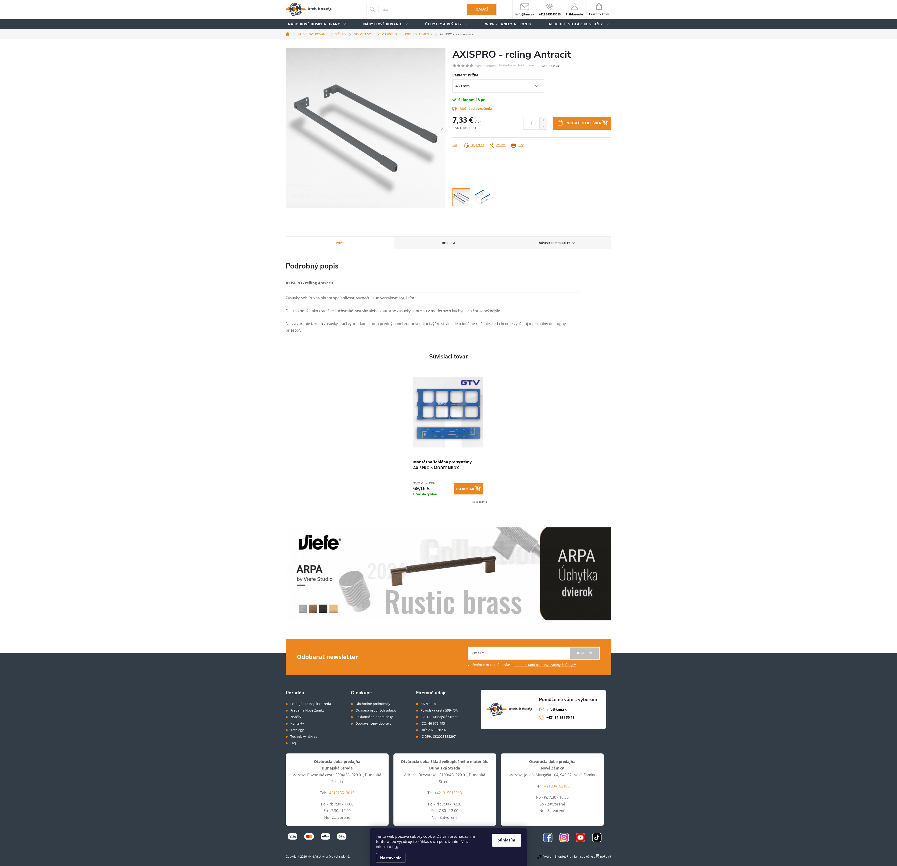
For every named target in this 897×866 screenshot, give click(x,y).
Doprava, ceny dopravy (373, 723)
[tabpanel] (448, 437)
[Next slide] (441, 128)
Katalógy (297, 730)
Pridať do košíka (583, 123)
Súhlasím (506, 840)
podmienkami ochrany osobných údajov (544, 664)
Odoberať (585, 653)
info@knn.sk (556, 709)
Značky (295, 717)
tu (396, 846)
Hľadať (481, 9)
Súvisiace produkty (554, 243)
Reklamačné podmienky (374, 717)
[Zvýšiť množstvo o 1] (543, 120)
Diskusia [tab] (448, 243)
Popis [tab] (340, 243)
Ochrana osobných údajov (376, 710)
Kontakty (297, 723)
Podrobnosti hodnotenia (516, 66)
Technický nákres (303, 736)
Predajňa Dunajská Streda (310, 704)
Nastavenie (390, 857)
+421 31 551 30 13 (560, 717)
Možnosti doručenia (476, 108)
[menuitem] (317, 24)
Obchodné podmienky (373, 704)
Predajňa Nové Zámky (307, 710)
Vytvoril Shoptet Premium (561, 856)
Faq (293, 743)
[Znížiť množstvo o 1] (543, 126)
